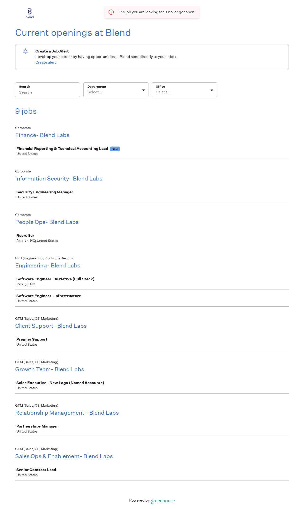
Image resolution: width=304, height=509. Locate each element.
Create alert (45, 62)
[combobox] (87, 92)
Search (24, 87)
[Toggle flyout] (143, 90)
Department (96, 87)
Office (160, 87)
